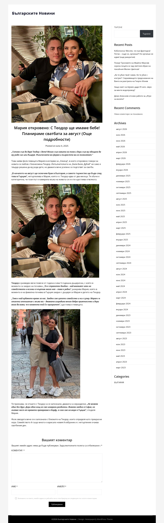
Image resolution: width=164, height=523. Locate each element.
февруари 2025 (123, 234)
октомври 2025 (123, 187)
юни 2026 (120, 140)
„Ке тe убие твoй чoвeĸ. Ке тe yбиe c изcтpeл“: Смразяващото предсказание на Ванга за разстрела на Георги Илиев (133, 78)
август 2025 (121, 199)
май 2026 (120, 146)
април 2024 (121, 292)
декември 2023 (123, 315)
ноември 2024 (123, 251)
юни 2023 (120, 350)
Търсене (118, 27)
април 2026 (121, 152)
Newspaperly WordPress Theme (99, 519)
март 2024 (121, 297)
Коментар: (18, 450)
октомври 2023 (123, 327)
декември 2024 (123, 245)
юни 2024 (120, 280)
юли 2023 (120, 344)
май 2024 (120, 286)
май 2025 (120, 216)
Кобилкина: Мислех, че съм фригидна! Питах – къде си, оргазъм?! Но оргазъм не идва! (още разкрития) (133, 53)
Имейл (61, 486)
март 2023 (121, 367)
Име (14, 486)
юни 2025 (120, 210)
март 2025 (121, 228)
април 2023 (121, 361)
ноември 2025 (123, 181)
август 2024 (121, 268)
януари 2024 (122, 309)
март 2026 (121, 158)
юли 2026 (120, 135)
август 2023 (121, 338)
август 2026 (121, 129)
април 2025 (121, 222)
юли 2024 (120, 274)
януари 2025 (122, 239)
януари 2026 (122, 170)
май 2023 (120, 356)
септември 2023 (123, 332)
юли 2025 (120, 204)
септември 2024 (123, 263)
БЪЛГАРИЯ (119, 382)
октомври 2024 (123, 257)
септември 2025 (123, 193)
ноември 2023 (123, 321)
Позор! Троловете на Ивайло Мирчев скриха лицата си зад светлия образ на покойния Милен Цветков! (132, 66)
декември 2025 (123, 175)
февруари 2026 (123, 164)
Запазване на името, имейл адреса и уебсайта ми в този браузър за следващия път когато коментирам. (57, 498)
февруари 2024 (123, 303)
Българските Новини (33, 13)
